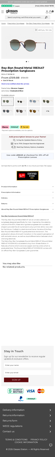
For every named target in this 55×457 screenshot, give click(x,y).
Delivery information (13, 410)
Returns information (13, 415)
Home (3, 23)
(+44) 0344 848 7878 (44, 6)
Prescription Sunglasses (15, 23)
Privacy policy (39, 439)
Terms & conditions (16, 439)
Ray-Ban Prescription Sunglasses (38, 23)
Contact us (8, 431)
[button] (26, 61)
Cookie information (26, 442)
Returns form (10, 420)
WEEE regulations (12, 426)
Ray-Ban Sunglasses (17, 241)
